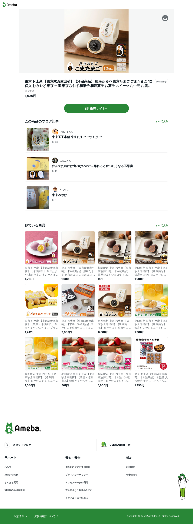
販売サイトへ (99, 108)
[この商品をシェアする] (165, 18)
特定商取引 (132, 474)
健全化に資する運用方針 (77, 467)
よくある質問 (11, 482)
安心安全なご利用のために (79, 490)
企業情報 (19, 516)
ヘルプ (8, 467)
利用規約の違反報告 (15, 490)
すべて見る (162, 121)
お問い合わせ (11, 474)
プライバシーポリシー (76, 474)
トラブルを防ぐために (76, 497)
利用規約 (130, 467)
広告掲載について (44, 516)
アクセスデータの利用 (76, 482)
